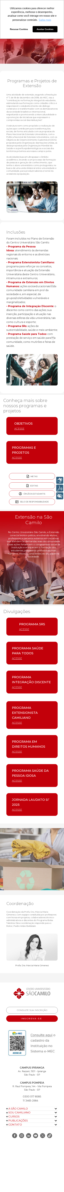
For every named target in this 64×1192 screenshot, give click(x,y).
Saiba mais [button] (45, 20)
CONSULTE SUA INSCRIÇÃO (32, 1010)
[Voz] (59, 488)
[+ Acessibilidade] (59, 495)
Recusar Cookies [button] (19, 29)
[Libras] (59, 480)
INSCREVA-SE (32, 1018)
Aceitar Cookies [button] (45, 29)
